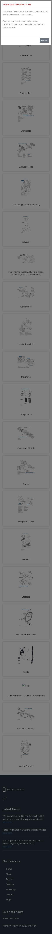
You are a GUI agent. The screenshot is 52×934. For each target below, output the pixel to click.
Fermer (44, 40)
